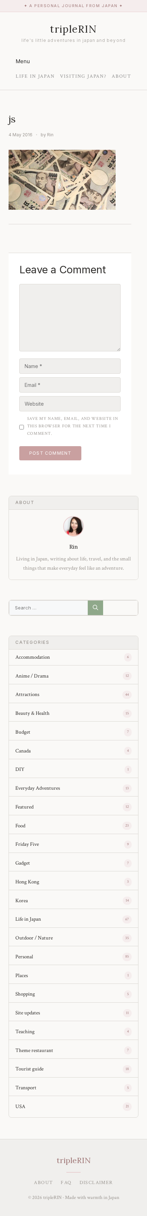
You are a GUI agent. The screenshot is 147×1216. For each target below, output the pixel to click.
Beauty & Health (32, 713)
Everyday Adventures (37, 788)
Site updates (27, 1012)
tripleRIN (73, 29)
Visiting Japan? (83, 76)
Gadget (22, 863)
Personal (24, 956)
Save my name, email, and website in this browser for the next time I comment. (72, 426)
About (121, 76)
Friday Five (27, 844)
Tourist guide (29, 1069)
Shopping (25, 994)
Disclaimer (96, 1182)
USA (20, 1106)
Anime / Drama (32, 676)
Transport (25, 1087)
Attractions (27, 694)
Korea (21, 900)
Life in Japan (35, 76)
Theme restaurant (34, 1050)
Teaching (25, 1031)
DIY (20, 769)
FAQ (66, 1182)
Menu (23, 61)
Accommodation (32, 657)
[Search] (95, 608)
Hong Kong (27, 881)
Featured (24, 807)
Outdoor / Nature (34, 938)
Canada (23, 750)
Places (21, 975)
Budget (22, 732)
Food (20, 825)
